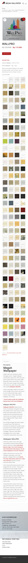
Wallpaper (20, 401)
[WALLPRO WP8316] (23, 134)
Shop (3, 8)
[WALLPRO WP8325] (23, 148)
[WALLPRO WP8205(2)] (23, 100)
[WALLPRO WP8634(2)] (11, 286)
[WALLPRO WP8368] (5, 189)
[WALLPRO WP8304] (5, 121)
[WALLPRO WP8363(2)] (17, 176)
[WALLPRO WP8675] (23, 313)
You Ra (22, 449)
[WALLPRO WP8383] (11, 210)
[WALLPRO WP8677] (11, 320)
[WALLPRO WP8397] (23, 231)
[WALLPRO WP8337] (17, 169)
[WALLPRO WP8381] (17, 203)
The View (5, 458)
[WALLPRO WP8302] (11, 114)
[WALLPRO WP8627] (5, 279)
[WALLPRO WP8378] (11, 203)
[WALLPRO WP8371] (11, 189)
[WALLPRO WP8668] (11, 306)
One (13, 447)
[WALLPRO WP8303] (17, 114)
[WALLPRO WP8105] (5, 86)
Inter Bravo (20, 445)
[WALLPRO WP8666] (17, 299)
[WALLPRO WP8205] (5, 107)
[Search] (22, 4)
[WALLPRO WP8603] (17, 237)
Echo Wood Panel (8, 449)
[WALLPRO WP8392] (11, 224)
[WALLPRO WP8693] (11, 341)
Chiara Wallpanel (8, 450)
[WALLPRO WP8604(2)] (23, 237)
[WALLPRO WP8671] (17, 306)
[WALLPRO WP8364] (5, 183)
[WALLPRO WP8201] (23, 93)
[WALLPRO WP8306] (17, 121)
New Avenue (16, 449)
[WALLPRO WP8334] (17, 162)
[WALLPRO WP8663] (23, 292)
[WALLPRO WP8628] (11, 279)
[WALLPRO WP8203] (11, 100)
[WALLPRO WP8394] (23, 224)
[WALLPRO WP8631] (17, 279)
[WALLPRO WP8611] (23, 244)
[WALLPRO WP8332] (5, 162)
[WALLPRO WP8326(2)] (5, 155)
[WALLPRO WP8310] (5, 128)
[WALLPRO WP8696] (5, 347)
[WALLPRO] (5, 79)
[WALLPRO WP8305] (11, 121)
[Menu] (26, 4)
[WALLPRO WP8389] (23, 217)
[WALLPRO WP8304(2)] (23, 114)
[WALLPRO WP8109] (11, 93)
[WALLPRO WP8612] (5, 251)
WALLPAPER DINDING (11, 353)
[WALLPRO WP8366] (17, 183)
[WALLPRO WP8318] (11, 141)
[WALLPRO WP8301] (5, 114)
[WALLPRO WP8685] (23, 327)
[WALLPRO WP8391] (5, 224)
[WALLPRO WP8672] (5, 313)
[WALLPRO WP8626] (17, 272)
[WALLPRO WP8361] (5, 176)
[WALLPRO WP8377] (5, 203)
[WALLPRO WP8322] (5, 148)
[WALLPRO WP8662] (17, 292)
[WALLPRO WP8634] (17, 286)
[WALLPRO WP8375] (17, 196)
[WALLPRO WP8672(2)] (23, 306)
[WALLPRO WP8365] (11, 183)
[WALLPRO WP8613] (11, 251)
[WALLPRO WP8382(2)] (23, 203)
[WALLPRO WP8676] (5, 320)
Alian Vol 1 (19, 458)
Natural (8, 460)
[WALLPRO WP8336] (5, 169)
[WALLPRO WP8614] (23, 251)
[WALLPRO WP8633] (5, 286)
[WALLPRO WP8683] (11, 327)
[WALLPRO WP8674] (17, 313)
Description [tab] (6, 361)
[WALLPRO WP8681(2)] (17, 320)
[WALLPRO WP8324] (17, 148)
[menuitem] (22, 4)
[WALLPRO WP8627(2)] (23, 272)
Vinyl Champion (18, 447)
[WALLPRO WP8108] (5, 93)
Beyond (5, 447)
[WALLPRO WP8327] (17, 155)
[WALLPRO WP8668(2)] (5, 306)
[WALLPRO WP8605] (11, 244)
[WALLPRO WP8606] (17, 244)
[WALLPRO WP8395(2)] (5, 231)
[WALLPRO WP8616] (11, 258)
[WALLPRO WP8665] (11, 299)
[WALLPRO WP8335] (23, 162)
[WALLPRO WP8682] (5, 327)
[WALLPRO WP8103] (17, 79)
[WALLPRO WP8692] (5, 341)
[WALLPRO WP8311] (11, 128)
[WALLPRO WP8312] (17, 128)
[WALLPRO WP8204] (17, 100)
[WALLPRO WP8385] (23, 210)
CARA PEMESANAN (7, 543)
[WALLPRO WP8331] (23, 155)
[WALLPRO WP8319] (17, 141)
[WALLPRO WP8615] (5, 258)
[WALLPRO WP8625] (11, 272)
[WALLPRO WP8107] (23, 86)
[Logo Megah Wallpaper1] (11, 3)
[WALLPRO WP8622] (17, 265)
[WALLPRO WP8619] (5, 265)
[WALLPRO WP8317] (5, 141)
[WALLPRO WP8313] (23, 128)
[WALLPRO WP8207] (17, 107)
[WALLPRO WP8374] (11, 196)
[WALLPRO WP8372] (17, 189)
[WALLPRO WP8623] (23, 265)
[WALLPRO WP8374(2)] (5, 196)
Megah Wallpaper (10, 369)
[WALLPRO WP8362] (11, 176)
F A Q (3, 545)
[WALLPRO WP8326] (11, 155)
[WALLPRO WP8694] (17, 341)
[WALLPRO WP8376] (23, 196)
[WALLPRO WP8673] (11, 313)
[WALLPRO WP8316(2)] (17, 134)
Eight (9, 447)
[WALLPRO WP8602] (11, 237)
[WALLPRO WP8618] (23, 258)
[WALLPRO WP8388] (17, 217)
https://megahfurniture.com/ (10, 498)
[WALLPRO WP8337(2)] (11, 169)
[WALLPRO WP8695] (23, 341)
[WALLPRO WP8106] (17, 86)
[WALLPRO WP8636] (5, 292)
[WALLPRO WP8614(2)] (17, 251)
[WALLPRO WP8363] (23, 176)
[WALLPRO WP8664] (5, 299)
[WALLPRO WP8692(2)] (23, 334)
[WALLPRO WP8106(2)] (11, 86)
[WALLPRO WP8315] (11, 134)
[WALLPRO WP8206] (11, 107)
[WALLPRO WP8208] (23, 107)
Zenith (21, 457)
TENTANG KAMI (6, 541)
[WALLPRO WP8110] (17, 93)
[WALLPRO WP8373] (23, 189)
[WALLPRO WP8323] (11, 148)
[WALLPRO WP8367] (23, 183)
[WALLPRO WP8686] (5, 334)
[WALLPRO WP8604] (5, 244)
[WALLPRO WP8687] (11, 334)
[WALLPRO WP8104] (23, 79)
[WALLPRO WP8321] (23, 141)
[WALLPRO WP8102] (11, 79)
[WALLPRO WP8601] (5, 237)
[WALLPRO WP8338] (23, 169)
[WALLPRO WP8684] (17, 327)
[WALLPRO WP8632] (23, 279)
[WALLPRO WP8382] (5, 210)
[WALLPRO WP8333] (11, 162)
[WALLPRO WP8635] (23, 286)
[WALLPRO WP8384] (17, 210)
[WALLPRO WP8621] (11, 265)
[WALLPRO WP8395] (11, 231)
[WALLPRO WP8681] (23, 320)
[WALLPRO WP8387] (11, 217)
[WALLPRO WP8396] (17, 231)
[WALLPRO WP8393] (17, 224)
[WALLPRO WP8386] (5, 217)
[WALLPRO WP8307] (23, 121)
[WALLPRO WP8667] (23, 299)
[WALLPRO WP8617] (17, 258)
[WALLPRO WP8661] (11, 292)
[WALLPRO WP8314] (5, 134)
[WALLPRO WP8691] (17, 334)
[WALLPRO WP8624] (5, 272)
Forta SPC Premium (18, 450)
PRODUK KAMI (6, 547)
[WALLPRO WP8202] (5, 100)
